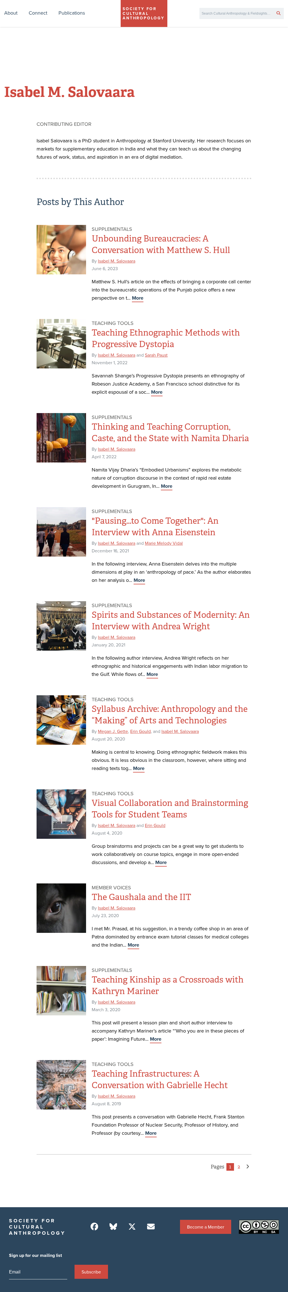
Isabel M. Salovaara (116, 261)
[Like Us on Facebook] (94, 1227)
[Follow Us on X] (132, 1227)
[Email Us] (151, 1227)
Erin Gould (140, 731)
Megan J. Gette (113, 731)
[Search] (278, 13)
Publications (71, 12)
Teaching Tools (113, 323)
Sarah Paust (156, 355)
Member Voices (111, 887)
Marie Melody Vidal (164, 543)
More (137, 298)
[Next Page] (247, 1167)
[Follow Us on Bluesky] (113, 1227)
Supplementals (112, 229)
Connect (38, 12)
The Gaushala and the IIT (141, 897)
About (10, 12)
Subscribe (91, 1272)
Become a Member (205, 1227)
